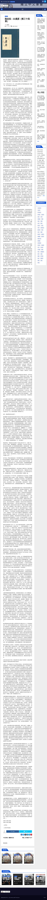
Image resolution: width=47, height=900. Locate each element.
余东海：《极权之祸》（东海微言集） (41, 81)
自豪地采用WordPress (4, 897)
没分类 (27, 876)
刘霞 (41, 221)
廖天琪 (39, 229)
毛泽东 (39, 245)
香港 (38, 260)
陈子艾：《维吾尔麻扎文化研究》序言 (41, 122)
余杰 (38, 216)
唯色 (41, 223)
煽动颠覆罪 (7, 876)
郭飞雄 (42, 256)
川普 (38, 227)
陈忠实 (16, 26)
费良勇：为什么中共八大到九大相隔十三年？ (41, 43)
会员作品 (16, 876)
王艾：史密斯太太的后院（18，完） (6, 858)
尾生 (42, 225)
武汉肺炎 (39, 243)
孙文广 (39, 225)
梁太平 (42, 236)
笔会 (38, 251)
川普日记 (42, 227)
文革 (38, 232)
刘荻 (38, 221)
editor (8, 24)
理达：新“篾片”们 (26, 837)
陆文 (38, 258)
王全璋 (42, 247)
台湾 (38, 223)
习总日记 (39, 208)
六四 (41, 216)
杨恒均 (42, 234)
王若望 (39, 249)
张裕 (42, 229)
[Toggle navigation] (22, 9)
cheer (5, 861)
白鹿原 (13, 26)
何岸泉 (39, 214)
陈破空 (42, 258)
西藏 (38, 256)
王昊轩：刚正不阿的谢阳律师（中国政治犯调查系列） (41, 55)
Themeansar (17, 897)
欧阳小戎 (39, 238)
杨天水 (39, 234)
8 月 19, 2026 (40, 881)
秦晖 (42, 249)
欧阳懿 (39, 240)
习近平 (39, 210)
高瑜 (38, 262)
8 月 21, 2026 (6, 881)
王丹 (38, 247)
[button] (42, 9)
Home (45, 897)
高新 (41, 260)
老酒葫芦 (42, 251)
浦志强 (42, 245)
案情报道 (4, 876)
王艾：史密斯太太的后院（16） (28, 858)
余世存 (42, 214)
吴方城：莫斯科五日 (9, 837)
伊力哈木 (39, 212)
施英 (41, 232)
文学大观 (6, 16)
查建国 (39, 236)
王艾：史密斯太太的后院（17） (17, 858)
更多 (38, 141)
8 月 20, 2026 (29, 881)
